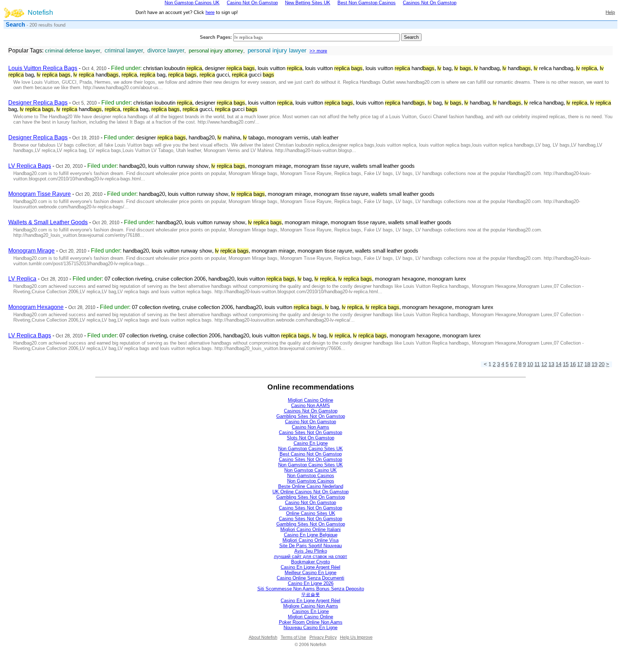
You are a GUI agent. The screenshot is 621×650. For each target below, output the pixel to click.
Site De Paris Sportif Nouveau (310, 545)
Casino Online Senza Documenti (310, 578)
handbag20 (202, 137)
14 (558, 364)
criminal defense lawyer (72, 51)
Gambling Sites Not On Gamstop (310, 416)
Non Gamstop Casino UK (310, 470)
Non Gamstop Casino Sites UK (310, 448)
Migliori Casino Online (310, 400)
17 (580, 364)
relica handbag (553, 68)
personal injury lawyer (277, 50)
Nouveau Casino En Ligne (310, 627)
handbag (487, 68)
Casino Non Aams (310, 427)
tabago (253, 137)
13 (551, 364)
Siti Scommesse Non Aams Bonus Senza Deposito (310, 588)
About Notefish (263, 637)
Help (610, 12)
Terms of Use (293, 637)
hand (516, 68)
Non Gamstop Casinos (310, 475)
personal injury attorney (216, 51)
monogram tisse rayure (321, 166)
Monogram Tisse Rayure (39, 194)
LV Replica (22, 279)
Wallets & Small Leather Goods (48, 222)
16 (573, 364)
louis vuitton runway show (178, 166)
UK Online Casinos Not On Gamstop (310, 491)
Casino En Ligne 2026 (311, 583)
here (210, 12)
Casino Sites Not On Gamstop (310, 432)
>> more (318, 51)
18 (587, 364)
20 (601, 364)
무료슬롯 (310, 594)
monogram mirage (269, 166)
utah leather (325, 137)
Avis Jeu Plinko (310, 551)
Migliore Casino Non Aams (310, 606)
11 (537, 364)
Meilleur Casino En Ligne (310, 572)
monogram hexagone (400, 279)
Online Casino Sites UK (310, 513)
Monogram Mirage (31, 251)
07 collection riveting (128, 279)
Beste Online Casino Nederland (310, 486)
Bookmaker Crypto (310, 561)
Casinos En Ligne (310, 611)
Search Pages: (216, 37)
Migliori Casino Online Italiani (310, 529)
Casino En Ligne (311, 443)
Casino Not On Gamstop (310, 421)
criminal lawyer (124, 50)
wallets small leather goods (383, 166)
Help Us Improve (356, 637)
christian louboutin (172, 68)
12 (544, 364)
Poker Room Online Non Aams (310, 622)
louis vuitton (280, 68)
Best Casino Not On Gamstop (311, 454)
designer (230, 68)
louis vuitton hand (399, 68)
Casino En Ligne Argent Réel (310, 567)
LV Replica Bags (29, 166)
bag (444, 68)
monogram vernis (287, 137)
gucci (214, 75)
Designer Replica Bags (38, 103)
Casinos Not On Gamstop (310, 411)
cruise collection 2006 (180, 279)
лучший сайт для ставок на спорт (310, 556)
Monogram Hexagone (36, 307)
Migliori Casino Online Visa (310, 540)
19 (594, 364)
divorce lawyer (165, 50)
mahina (228, 137)
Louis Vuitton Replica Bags (42, 68)
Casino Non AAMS (310, 405)
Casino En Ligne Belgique (310, 535)
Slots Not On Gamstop (310, 438)
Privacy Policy (323, 637)
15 (566, 364)
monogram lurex (447, 279)
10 (530, 364)
